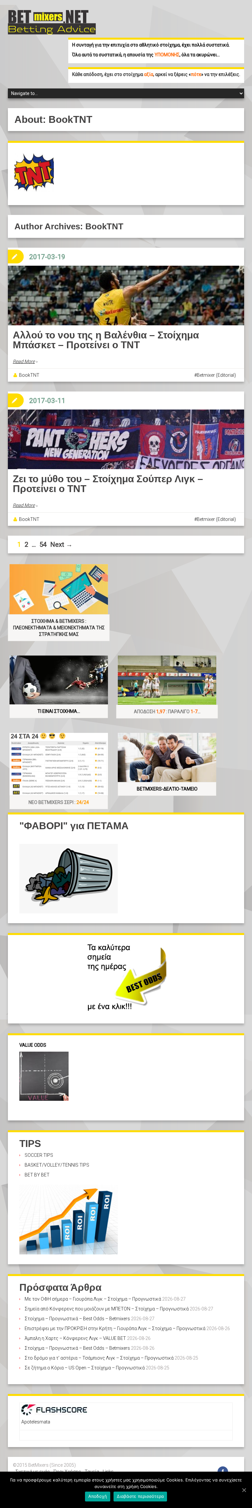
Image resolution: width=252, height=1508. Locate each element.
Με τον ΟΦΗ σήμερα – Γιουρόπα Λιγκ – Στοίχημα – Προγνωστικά (93, 1299)
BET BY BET (37, 1174)
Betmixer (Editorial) (216, 375)
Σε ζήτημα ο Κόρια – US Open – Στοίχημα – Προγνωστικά (85, 1367)
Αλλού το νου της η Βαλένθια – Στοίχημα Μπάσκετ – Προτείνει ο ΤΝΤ (106, 340)
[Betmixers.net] (52, 21)
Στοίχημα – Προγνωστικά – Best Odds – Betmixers (77, 1318)
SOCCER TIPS (39, 1155)
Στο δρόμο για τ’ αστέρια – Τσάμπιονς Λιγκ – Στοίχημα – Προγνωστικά (99, 1358)
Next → (61, 544)
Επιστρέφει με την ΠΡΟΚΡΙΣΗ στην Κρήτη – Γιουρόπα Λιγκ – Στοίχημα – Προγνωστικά (115, 1328)
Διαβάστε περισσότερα (140, 1496)
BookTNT (29, 375)
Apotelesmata (35, 1421)
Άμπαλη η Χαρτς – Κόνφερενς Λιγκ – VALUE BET (75, 1338)
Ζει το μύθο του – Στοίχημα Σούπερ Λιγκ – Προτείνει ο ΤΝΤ (108, 483)
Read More (24, 361)
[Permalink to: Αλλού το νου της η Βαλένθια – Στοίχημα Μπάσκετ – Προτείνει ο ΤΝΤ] (126, 319)
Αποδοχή (97, 1496)
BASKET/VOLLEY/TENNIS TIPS (57, 1165)
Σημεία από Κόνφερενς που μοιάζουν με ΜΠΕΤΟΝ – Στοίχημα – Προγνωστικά (107, 1308)
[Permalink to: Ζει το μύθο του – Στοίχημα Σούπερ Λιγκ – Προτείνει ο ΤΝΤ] (126, 455)
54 (43, 544)
